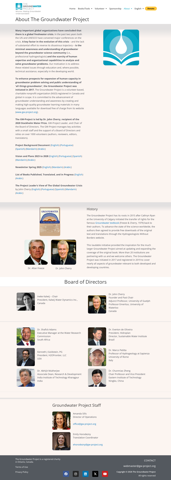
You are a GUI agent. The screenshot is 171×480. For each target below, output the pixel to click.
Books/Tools (84, 8)
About (127, 8)
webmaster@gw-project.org (139, 466)
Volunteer (99, 8)
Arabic (41, 148)
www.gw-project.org (26, 112)
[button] (85, 8)
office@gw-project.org (84, 423)
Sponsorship (115, 8)
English (55, 145)
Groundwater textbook (107, 222)
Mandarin (31, 148)
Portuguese (67, 145)
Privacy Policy (21, 472)
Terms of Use (21, 467)
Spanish (20, 148)
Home (72, 8)
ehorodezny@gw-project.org (88, 444)
